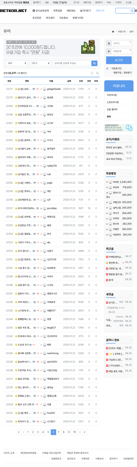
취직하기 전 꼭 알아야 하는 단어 (24, 421)
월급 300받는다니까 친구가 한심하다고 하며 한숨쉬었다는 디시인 (25, 379)
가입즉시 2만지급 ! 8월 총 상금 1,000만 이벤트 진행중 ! (116, 359)
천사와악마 (51, 336)
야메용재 (50, 302)
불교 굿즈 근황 (24, 404)
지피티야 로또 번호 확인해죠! (25, 123)
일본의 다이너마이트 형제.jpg (24, 293)
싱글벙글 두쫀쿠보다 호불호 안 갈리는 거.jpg (25, 225)
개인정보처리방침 (28, 453)
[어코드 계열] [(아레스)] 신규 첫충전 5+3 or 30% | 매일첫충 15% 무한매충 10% (116, 348)
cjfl (48, 199)
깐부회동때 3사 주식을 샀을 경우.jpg (26, 106)
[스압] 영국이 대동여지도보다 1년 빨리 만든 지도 (25, 191)
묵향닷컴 (50, 216)
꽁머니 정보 (112, 340)
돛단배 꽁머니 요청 (114, 262)
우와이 (49, 276)
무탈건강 (116, 202)
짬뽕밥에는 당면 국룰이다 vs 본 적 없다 (25, 319)
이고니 (49, 140)
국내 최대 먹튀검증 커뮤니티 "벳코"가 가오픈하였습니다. (115, 159)
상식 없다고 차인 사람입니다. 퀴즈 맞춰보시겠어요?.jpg (24, 251)
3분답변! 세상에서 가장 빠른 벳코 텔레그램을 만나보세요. (115, 153)
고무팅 (49, 106)
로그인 (76, 2)
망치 (48, 233)
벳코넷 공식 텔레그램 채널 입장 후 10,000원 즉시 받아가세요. (115, 147)
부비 (48, 131)
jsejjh (49, 182)
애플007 (51, 310)
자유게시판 (112, 95)
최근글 (110, 248)
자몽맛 (115, 229)
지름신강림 (51, 370)
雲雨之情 (51, 396)
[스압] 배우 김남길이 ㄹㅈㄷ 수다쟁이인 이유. (25, 413)
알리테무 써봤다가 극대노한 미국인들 (25, 157)
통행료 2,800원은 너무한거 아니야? (25, 396)
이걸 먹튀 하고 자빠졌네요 (109, 320)
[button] (11, 48)
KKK (48, 344)
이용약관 (85, 458)
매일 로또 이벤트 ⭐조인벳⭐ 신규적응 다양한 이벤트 (116, 371)
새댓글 (110, 294)
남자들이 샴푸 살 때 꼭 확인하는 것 (25, 148)
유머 (131, 31)
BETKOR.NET (13, 10)
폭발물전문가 (52, 379)
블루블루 (50, 148)
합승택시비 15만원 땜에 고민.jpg (24, 361)
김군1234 (51, 259)
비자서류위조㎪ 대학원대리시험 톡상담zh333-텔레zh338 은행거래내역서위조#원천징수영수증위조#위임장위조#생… (26, 208)
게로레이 (116, 234)
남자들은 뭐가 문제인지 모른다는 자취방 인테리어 (24, 174)
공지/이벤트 (113, 139)
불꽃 (48, 225)
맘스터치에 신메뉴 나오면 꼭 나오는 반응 (25, 276)
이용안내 (99, 458)
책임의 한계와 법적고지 (77, 453)
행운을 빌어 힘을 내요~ (116, 274)
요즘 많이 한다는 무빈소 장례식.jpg (25, 285)
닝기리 (49, 123)
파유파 (115, 187)
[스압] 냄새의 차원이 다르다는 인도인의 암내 (25, 140)
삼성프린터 (51, 361)
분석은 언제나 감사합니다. (113, 302)
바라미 (49, 157)
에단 (48, 191)
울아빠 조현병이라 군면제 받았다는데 (25, 353)
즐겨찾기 (37, 2)
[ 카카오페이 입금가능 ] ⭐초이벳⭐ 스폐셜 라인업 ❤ (116, 365)
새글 (47, 2)
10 (74, 432)
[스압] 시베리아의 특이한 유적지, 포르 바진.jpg (25, 182)
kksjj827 (51, 327)
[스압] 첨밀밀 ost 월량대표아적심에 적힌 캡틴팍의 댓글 (25, 233)
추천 (89, 81)
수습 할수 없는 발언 (25, 268)
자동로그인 (116, 68)
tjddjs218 (51, 165)
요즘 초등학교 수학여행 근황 (25, 114)
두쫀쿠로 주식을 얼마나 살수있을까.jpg (25, 370)
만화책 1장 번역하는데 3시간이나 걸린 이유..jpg (25, 131)
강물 (48, 404)
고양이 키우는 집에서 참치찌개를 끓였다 (25, 242)
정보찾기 (99, 2)
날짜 (69, 81)
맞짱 (48, 319)
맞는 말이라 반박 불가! (25, 387)
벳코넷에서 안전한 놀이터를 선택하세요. (109, 325)
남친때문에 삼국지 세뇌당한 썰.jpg (25, 199)
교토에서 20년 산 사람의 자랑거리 (25, 165)
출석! (110, 280)
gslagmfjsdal (53, 89)
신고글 (128, 2)
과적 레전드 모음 (25, 302)
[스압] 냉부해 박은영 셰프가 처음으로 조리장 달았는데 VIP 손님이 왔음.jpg (25, 216)
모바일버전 (128, 458)
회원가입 (87, 2)
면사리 (115, 223)
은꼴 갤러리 (112, 109)
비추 (96, 81)
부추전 (115, 218)
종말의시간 (51, 293)
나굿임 (49, 285)
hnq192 (50, 413)
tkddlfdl (50, 268)
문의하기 (113, 458)
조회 (81, 81)
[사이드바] (136, 10)
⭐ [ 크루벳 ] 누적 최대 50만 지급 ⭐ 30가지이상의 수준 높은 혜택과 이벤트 (116, 354)
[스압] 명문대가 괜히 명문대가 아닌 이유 (25, 259)
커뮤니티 (122, 31)
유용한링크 (56, 458)
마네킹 (115, 182)
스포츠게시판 (113, 102)
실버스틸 (116, 207)
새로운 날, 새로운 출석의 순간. (116, 268)
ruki (48, 174)
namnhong (52, 353)
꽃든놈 (49, 387)
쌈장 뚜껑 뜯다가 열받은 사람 (25, 327)
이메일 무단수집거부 (51, 453)
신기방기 (50, 421)
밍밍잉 (49, 114)
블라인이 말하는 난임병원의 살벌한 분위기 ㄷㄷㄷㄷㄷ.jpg (25, 97)
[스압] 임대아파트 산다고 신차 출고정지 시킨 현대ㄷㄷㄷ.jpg (24, 89)
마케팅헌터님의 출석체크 (116, 257)
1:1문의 (118, 2)
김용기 (49, 251)
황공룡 (49, 97)
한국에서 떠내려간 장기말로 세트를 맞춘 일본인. (25, 336)
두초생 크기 (23, 344)
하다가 (115, 213)
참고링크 (71, 458)
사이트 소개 (9, 453)
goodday (51, 208)
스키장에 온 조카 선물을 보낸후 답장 (25, 310)
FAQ (109, 2)
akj (48, 242)
